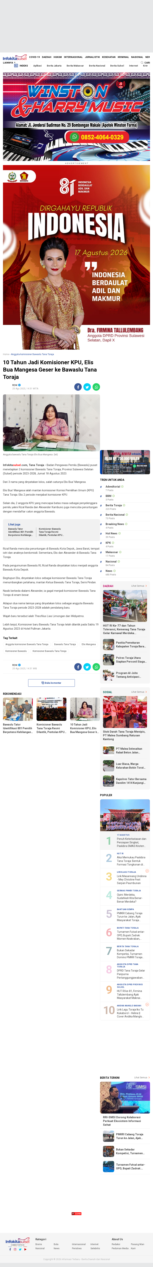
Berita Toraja (114, 505)
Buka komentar (53, 683)
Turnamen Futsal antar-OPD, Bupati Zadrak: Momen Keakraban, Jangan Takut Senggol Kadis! (131, 935)
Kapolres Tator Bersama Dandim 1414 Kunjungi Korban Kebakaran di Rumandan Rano (131, 781)
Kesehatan (108, 57)
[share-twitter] (87, 387)
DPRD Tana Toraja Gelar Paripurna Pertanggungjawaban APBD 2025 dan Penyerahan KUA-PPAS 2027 (131, 974)
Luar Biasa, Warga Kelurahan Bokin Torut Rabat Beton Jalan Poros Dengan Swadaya (131, 766)
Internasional (73, 57)
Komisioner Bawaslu (16, 651)
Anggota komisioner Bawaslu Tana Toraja (26, 644)
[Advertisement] (76, 26)
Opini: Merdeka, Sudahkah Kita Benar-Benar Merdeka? (130, 898)
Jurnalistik (92, 57)
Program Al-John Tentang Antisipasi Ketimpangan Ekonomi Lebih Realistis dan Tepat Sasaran (130, 675)
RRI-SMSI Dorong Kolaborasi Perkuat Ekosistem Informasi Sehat (122, 1121)
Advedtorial (113, 486)
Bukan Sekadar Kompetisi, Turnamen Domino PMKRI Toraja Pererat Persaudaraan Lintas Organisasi (130, 954)
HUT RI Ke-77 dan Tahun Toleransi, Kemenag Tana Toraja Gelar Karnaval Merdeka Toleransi (124, 629)
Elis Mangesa (89, 644)
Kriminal (123, 57)
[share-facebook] (78, 387)
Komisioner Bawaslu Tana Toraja (49, 651)
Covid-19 (34, 57)
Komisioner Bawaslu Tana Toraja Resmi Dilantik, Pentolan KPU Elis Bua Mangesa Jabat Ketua (51, 532)
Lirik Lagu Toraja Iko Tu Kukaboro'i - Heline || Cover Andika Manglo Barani (130, 1013)
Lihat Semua (137, 586)
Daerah (46, 57)
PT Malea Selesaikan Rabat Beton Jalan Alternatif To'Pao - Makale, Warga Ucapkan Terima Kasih (131, 750)
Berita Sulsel (117, 65)
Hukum (58, 57)
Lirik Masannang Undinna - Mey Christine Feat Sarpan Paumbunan (131, 880)
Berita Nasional (97, 65)
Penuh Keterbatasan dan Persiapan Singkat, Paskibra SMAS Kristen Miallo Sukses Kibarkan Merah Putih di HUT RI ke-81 (132, 842)
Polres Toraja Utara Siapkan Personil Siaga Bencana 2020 (130, 659)
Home (6, 354)
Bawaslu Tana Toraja (65, 644)
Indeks (24, 65)
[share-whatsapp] (96, 387)
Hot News (111, 533)
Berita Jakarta (54, 65)
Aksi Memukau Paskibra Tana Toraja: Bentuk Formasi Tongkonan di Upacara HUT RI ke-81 (131, 861)
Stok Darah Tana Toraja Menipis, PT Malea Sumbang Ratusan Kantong (124, 735)
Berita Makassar (75, 65)
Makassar (112, 552)
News (148, 57)
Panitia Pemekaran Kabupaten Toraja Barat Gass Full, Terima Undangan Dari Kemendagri (130, 644)
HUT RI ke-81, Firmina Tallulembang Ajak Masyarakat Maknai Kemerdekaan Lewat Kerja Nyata (129, 995)
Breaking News (115, 524)
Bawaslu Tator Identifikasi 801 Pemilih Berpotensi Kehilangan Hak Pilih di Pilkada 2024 (21, 532)
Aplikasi (37, 65)
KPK (108, 542)
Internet (133, 65)
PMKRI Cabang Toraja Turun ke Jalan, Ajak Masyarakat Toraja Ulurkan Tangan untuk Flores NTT (130, 917)
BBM (108, 495)
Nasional (137, 57)
